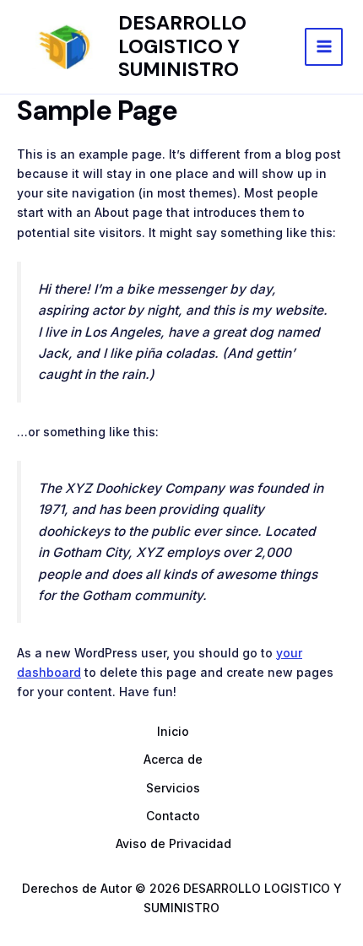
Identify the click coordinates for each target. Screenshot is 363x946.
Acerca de (173, 759)
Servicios (173, 788)
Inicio (173, 731)
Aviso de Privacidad (173, 843)
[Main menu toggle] (324, 47)
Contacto (173, 815)
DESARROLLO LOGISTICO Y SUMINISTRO (182, 46)
